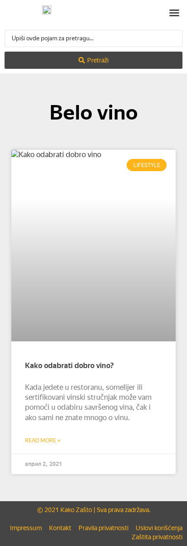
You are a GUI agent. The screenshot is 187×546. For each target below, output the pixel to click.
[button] (174, 13)
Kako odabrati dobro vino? (69, 365)
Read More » (42, 440)
